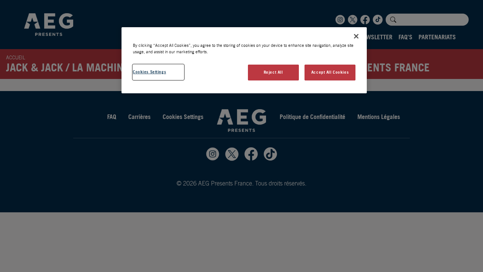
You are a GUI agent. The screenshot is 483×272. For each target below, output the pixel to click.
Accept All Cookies (330, 72)
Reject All (273, 72)
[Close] (356, 36)
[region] (244, 60)
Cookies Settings (149, 71)
